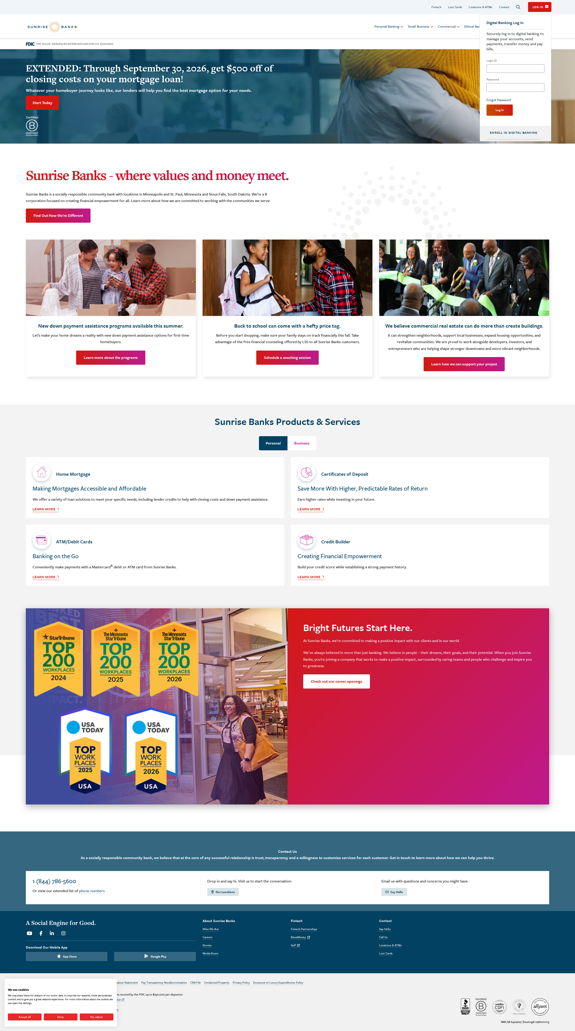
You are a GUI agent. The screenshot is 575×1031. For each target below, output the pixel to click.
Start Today (42, 102)
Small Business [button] (418, 26)
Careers (207, 937)
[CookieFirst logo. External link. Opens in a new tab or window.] (10, 985)
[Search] (518, 7)
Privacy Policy (241, 982)
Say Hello (396, 892)
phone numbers (92, 890)
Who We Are (211, 929)
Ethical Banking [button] (475, 26)
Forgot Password (499, 99)
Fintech (436, 7)
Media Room (210, 953)
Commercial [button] (447, 26)
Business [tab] (302, 443)
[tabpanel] (287, 524)
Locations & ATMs (480, 7)
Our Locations (225, 892)
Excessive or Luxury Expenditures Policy (278, 982)
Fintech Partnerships (304, 929)
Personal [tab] (273, 443)
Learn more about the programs (111, 357)
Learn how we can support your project (464, 364)
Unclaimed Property (216, 982)
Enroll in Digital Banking (513, 132)
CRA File (195, 982)
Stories (207, 945)
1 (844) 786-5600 (54, 881)
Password (493, 79)
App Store (70, 956)
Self (295, 945)
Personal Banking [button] (386, 26)
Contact (504, 7)
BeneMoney (300, 937)
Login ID (492, 60)
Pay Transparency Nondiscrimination (164, 982)
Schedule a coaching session (287, 357)
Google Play (158, 956)
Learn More (44, 509)
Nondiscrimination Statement (119, 982)
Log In (499, 110)
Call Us (383, 937)
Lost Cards (455, 7)
